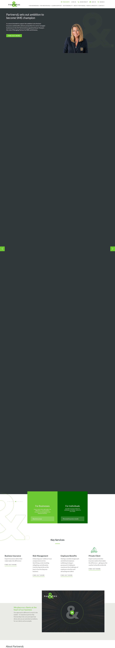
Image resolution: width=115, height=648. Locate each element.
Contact (101, 5)
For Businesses (34, 5)
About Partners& (80, 5)
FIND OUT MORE (14, 35)
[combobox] (42, 518)
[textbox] (42, 518)
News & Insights (91, 5)
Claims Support (56, 5)
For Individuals (45, 5)
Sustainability (68, 5)
